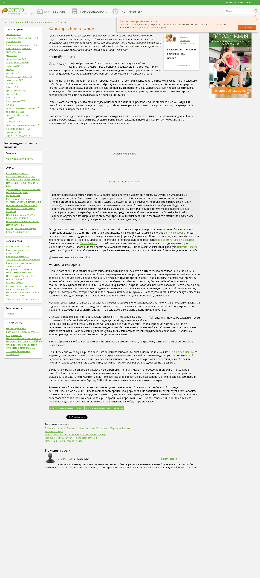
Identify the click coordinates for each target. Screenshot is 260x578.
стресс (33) (11, 94)
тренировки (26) (15, 111)
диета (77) (11, 55)
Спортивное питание (18, 246)
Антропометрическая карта (150, 27)
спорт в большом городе (98, 408)
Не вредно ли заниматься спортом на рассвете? (20, 271)
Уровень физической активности (18, 353)
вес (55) (10, 69)
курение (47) (12, 73)
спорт (79, 408)
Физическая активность (19, 158)
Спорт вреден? (14, 282)
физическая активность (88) (21, 45)
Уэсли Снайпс (88, 243)
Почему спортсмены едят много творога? (20, 277)
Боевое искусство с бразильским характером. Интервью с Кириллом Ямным (23, 176)
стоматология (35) (15, 90)
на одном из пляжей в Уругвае (176, 239)
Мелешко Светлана (185, 39)
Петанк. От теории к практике (22, 221)
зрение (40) (12, 83)
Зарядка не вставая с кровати (22, 299)
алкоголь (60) (13, 66)
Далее (247, 26)
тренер (10, 313)
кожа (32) (10, 97)
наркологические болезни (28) (22, 108)
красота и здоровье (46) (19, 76)
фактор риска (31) (15, 101)
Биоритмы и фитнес (17, 231)
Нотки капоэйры (15, 224)
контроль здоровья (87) (19, 48)
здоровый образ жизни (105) (22, 37)
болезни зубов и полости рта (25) (20, 116)
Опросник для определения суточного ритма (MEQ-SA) (21, 346)
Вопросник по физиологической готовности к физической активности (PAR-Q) (24, 338)
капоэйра (118, 408)
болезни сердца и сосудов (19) (22, 125)
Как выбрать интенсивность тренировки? (22, 264)
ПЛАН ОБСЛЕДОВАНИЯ (93, 11)
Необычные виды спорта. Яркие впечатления (20, 216)
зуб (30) (10, 104)
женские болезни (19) (18, 128)
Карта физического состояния (23, 331)
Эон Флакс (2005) (174, 232)
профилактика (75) (16, 59)
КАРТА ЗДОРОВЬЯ (55, 11)
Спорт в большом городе (41, 22)
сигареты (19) (13, 132)
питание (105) (13, 34)
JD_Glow (61, 458)
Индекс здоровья (16, 328)
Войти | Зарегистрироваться (242, 2)
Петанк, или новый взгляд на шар (22, 184)
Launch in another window (124, 181)
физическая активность (61, 408)
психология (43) (14, 80)
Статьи (62, 22)
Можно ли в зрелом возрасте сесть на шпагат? (22, 294)
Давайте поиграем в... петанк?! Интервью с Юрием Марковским (23, 192)
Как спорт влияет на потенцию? (17, 251)
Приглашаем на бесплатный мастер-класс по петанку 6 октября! (21, 208)
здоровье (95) (13, 41)
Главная (8, 22)
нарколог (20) (13, 121)
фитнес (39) (12, 87)
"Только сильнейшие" (182, 352)
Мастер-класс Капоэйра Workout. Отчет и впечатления (23, 200)
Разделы (20, 22)
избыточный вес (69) (17, 62)
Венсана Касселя (187, 246)
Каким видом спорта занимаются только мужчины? (23, 258)
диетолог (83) (13, 51)
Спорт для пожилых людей (21, 228)
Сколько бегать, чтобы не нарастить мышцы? (20, 287)
